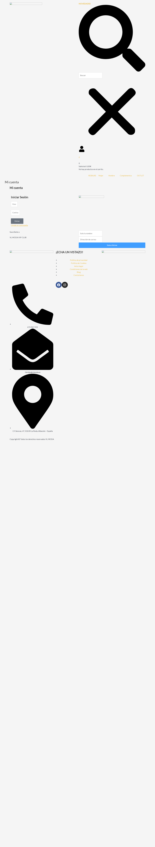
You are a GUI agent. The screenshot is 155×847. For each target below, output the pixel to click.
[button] (112, 38)
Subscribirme (112, 245)
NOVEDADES (85, 3)
